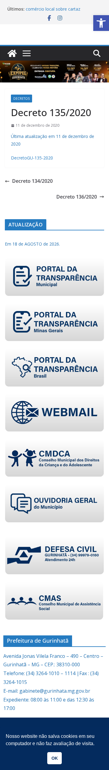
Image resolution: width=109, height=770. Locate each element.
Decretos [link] (21, 98)
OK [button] (54, 758)
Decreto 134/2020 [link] (32, 181)
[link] (101, 23)
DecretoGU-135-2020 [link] (32, 158)
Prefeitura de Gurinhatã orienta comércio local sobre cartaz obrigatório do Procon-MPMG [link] (56, 10)
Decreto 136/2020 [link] (76, 196)
